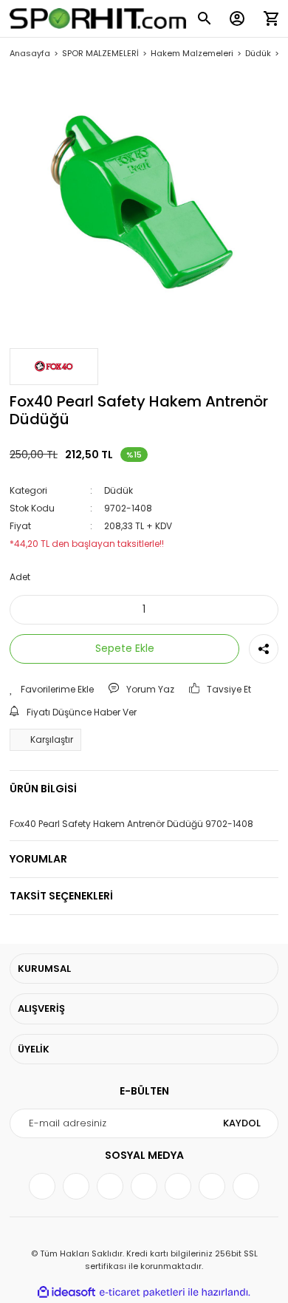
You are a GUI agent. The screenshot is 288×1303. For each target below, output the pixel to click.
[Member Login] (237, 18)
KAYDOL (242, 1123)
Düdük (118, 490)
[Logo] (98, 19)
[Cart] (271, 18)
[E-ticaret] (142, 1292)
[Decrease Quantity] (30, 610)
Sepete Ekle (124, 648)
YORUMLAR (38, 858)
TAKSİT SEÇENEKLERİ (61, 895)
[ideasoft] (66, 1292)
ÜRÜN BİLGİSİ (43, 788)
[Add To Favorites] (52, 689)
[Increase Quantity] (257, 610)
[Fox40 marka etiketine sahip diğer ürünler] (54, 366)
